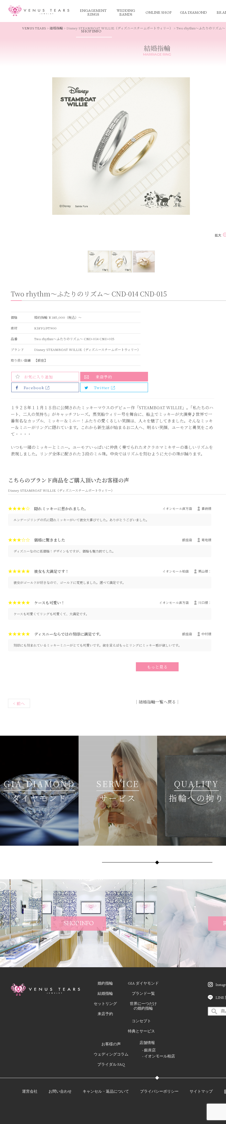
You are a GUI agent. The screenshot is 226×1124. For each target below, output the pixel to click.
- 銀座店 (149, 1050)
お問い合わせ (60, 1091)
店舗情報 (147, 1042)
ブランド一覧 (143, 993)
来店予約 (104, 377)
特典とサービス (141, 1031)
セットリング (105, 1003)
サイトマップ (201, 1091)
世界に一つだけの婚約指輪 (143, 1006)
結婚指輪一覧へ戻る (157, 702)
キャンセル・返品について (106, 1091)
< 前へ (19, 703)
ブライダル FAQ (111, 1064)
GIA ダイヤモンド (143, 983)
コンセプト (141, 1020)
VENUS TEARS (34, 28)
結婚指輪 (56, 28)
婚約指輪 (105, 983)
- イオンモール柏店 (158, 1056)
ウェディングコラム (111, 1054)
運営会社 (29, 1091)
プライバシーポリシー (159, 1091)
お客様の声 (111, 1043)
